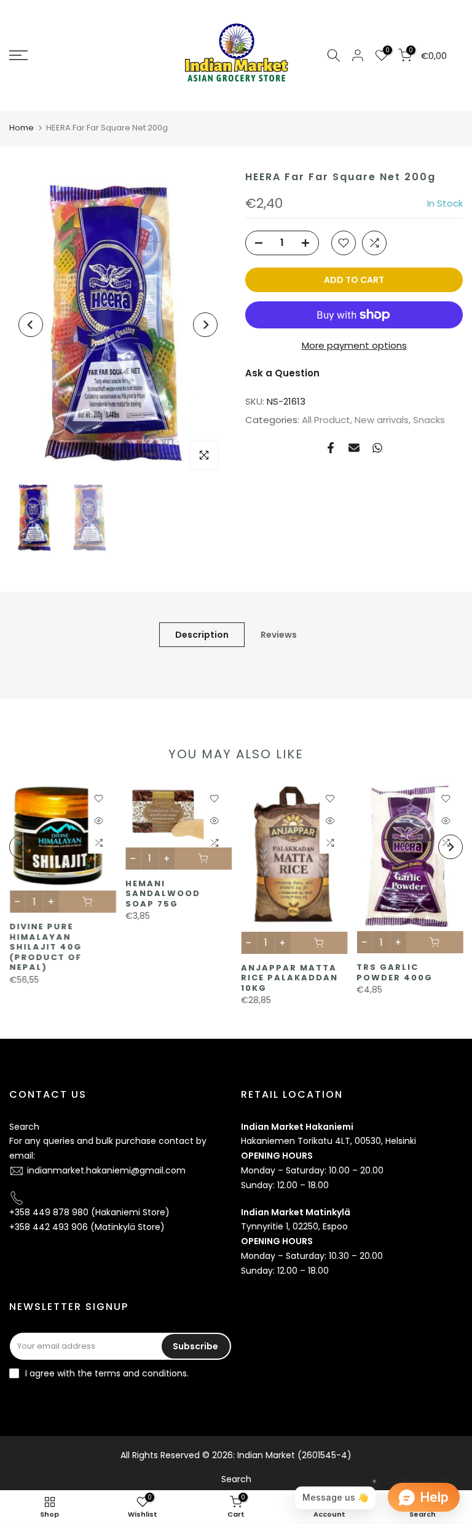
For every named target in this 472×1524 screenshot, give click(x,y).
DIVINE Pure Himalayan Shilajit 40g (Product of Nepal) (45, 947)
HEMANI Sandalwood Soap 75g (162, 893)
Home (21, 127)
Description (202, 634)
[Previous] (30, 324)
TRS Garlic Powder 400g (394, 972)
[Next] (205, 324)
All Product (326, 419)
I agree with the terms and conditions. (107, 1373)
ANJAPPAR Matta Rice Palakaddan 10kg (289, 977)
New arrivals (382, 419)
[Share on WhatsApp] (377, 447)
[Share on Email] (354, 447)
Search (24, 1127)
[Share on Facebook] (330, 447)
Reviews (279, 634)
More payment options (354, 345)
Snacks (429, 419)
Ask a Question (282, 373)
